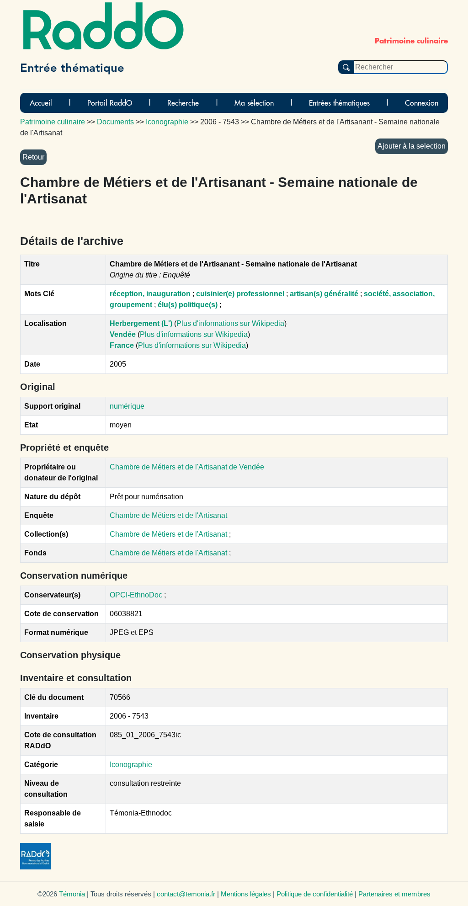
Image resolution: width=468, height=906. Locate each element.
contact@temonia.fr (186, 894)
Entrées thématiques (339, 102)
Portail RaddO (109, 102)
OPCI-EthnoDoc (136, 595)
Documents (115, 122)
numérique (127, 406)
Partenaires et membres (394, 894)
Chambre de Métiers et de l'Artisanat (168, 515)
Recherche (183, 102)
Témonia (72, 894)
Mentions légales (246, 894)
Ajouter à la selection (412, 146)
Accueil (41, 102)
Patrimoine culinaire (52, 122)
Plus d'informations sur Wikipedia (230, 323)
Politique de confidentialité (315, 894)
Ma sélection (254, 102)
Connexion (421, 102)
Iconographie (131, 764)
